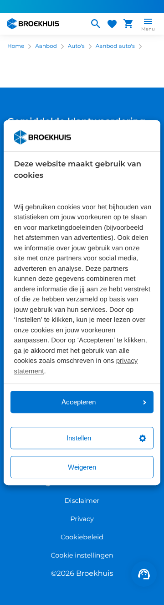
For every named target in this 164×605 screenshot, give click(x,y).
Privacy (81, 519)
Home (15, 46)
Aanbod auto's (115, 46)
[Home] (44, 23)
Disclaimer (82, 500)
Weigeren (82, 467)
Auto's (76, 46)
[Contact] (144, 574)
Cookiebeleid (82, 537)
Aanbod (46, 46)
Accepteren (79, 402)
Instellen (79, 438)
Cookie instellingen (82, 555)
